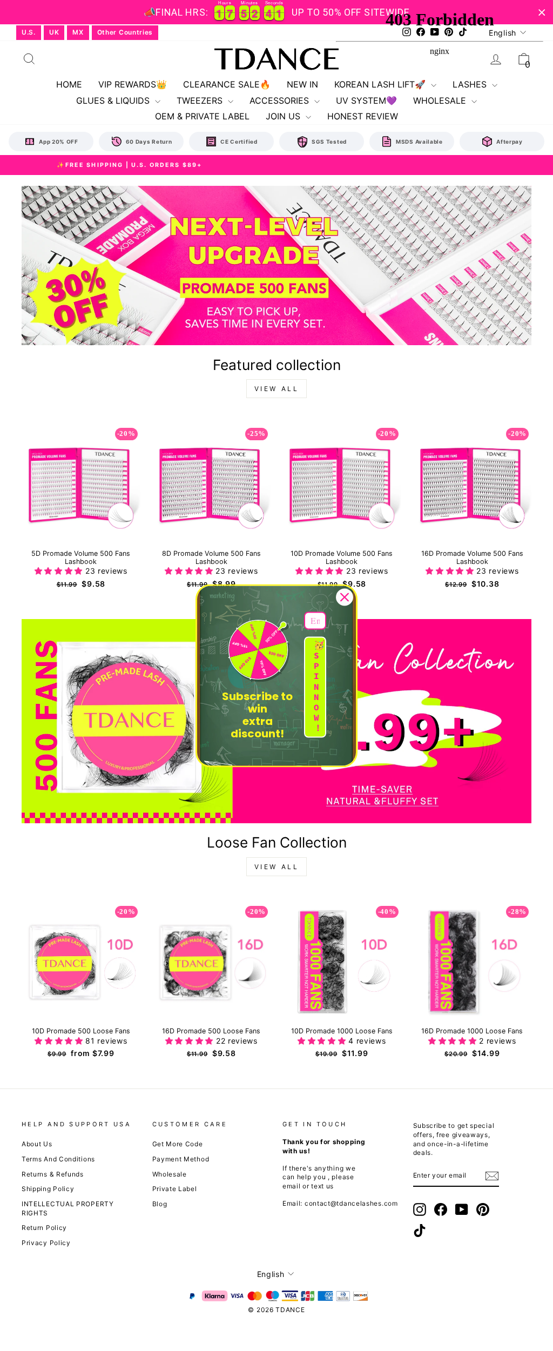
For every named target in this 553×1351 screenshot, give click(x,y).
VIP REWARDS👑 (132, 84)
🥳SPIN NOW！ (319, 687)
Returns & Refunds (53, 1174)
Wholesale (169, 1174)
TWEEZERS (201, 100)
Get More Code (177, 1144)
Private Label (174, 1189)
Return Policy (44, 1228)
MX (77, 32)
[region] (276, 12)
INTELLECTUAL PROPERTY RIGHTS (68, 1208)
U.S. (29, 32)
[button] (60, 570)
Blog (159, 1204)
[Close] (345, 597)
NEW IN (302, 84)
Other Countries (125, 32)
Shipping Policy (48, 1189)
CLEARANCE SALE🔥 (227, 84)
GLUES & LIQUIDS (114, 100)
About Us (37, 1144)
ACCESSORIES (280, 100)
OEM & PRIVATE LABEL (202, 116)
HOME (69, 84)
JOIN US (284, 116)
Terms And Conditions (58, 1159)
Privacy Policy (46, 1243)
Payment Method (181, 1159)
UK (54, 32)
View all (276, 389)
